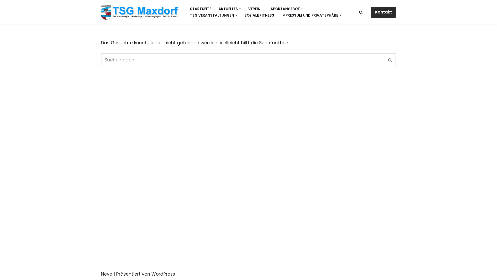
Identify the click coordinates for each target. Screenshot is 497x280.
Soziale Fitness (259, 15)
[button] (240, 9)
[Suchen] (361, 12)
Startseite (200, 8)
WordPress (163, 274)
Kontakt (383, 12)
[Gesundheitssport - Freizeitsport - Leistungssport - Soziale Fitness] (141, 12)
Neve (106, 274)
